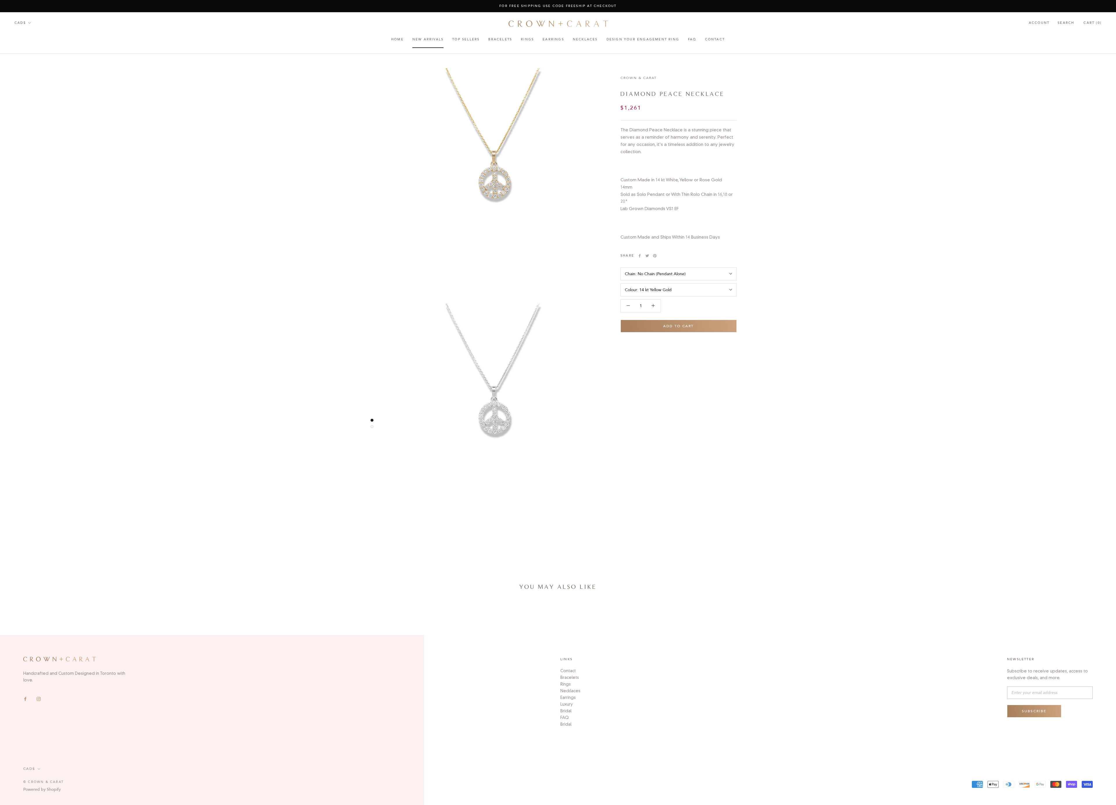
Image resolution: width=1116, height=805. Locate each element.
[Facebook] (25, 698)
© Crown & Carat (43, 782)
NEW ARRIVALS (427, 40)
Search (1066, 23)
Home (397, 40)
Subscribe (1034, 711)
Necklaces (585, 40)
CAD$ (20, 23)
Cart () (1092, 23)
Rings (565, 684)
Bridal (565, 710)
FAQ (692, 40)
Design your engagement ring (643, 40)
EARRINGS (553, 40)
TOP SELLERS (466, 40)
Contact (715, 40)
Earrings (568, 697)
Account (1039, 23)
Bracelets (500, 40)
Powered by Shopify (42, 789)
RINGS (527, 40)
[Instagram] (39, 698)
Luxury (566, 704)
